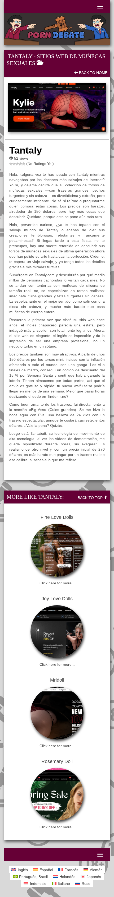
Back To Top (91, 498)
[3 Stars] (17, 163)
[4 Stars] (20, 163)
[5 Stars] (23, 163)
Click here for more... (57, 583)
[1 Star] (10, 163)
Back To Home (92, 73)
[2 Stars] (14, 163)
